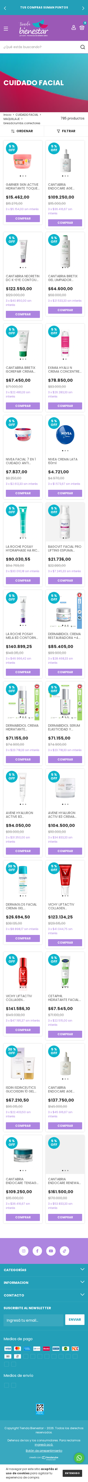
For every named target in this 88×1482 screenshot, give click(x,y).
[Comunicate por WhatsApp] (79, 1458)
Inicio (7, 115)
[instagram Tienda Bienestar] (23, 1251)
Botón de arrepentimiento (44, 1451)
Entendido (72, 1473)
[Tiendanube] (44, 1459)
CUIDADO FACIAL (26, 115)
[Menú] (7, 28)
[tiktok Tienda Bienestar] (64, 1251)
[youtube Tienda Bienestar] (51, 1251)
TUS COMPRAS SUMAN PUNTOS (44, 7)
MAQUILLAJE (12, 119)
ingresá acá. (44, 1445)
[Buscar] (82, 47)
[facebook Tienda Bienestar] (37, 1251)
